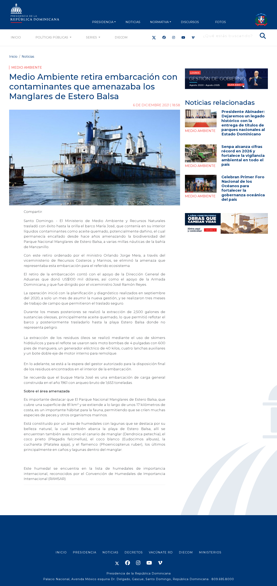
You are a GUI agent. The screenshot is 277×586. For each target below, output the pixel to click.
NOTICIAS (133, 22)
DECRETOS (134, 552)
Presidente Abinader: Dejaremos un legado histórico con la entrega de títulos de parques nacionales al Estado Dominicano (243, 122)
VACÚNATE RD (161, 552)
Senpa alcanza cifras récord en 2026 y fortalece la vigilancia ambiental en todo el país (243, 155)
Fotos (220, 22)
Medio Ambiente (26, 67)
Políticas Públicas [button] (52, 37)
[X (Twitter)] (154, 37)
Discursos (190, 22)
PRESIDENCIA (102, 22)
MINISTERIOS (210, 552)
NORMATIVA (159, 22)
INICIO (61, 552)
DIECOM (121, 37)
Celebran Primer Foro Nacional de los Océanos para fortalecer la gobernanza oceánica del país (243, 188)
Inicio (16, 37)
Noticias (28, 56)
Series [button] (92, 37)
